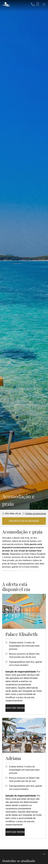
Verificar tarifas (15, 708)
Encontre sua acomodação (24, 521)
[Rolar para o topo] (44, 854)
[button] (6, 4)
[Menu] (44, 4)
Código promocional (35, 513)
